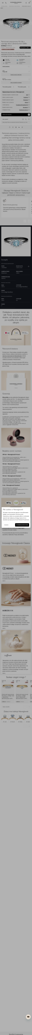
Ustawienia (6, 524)
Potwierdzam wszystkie (22, 524)
